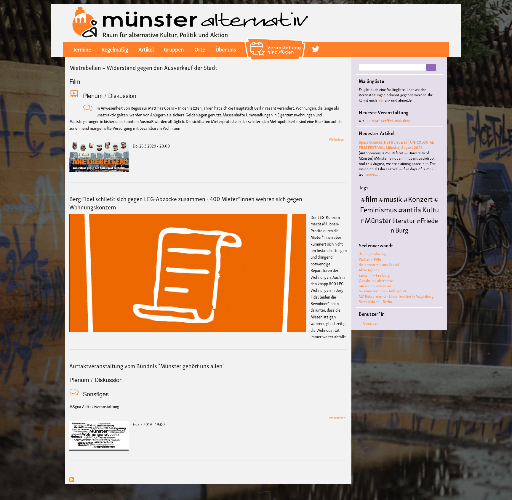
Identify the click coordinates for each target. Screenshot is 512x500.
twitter (315, 49)
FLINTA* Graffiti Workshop (388, 121)
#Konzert (418, 198)
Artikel (145, 49)
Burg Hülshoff (383, 234)
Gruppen (174, 49)
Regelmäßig (114, 49)
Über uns (225, 49)
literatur (403, 219)
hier (381, 100)
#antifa (409, 209)
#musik (390, 198)
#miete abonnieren (71, 480)
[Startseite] (190, 22)
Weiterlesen (337, 139)
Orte (199, 49)
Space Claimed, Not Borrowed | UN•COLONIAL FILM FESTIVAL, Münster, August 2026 (396, 144)
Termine (82, 49)
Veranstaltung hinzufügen (275, 40)
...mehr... (371, 174)
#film (369, 198)
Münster (378, 220)
